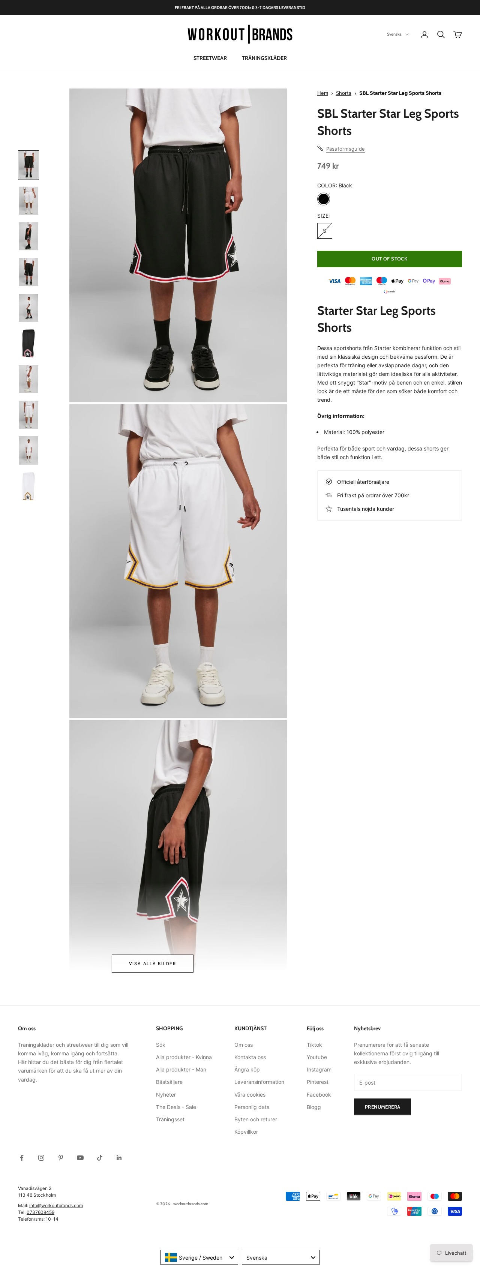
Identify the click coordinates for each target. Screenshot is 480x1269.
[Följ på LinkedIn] (119, 1157)
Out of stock (389, 259)
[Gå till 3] (28, 236)
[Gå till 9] (28, 450)
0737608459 (40, 1212)
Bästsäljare (169, 1082)
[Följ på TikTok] (100, 1157)
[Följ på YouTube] (80, 1157)
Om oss (243, 1045)
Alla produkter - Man (181, 1069)
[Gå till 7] (28, 379)
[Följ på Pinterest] (60, 1157)
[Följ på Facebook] (22, 1157)
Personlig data (252, 1107)
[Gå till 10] (28, 486)
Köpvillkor (246, 1131)
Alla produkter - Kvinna (184, 1057)
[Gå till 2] (28, 200)
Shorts (343, 93)
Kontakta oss (250, 1057)
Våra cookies (250, 1094)
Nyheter (166, 1094)
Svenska (394, 34)
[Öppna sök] (441, 34)
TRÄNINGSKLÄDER (264, 58)
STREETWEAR (210, 58)
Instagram (319, 1069)
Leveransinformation (259, 1082)
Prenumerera (382, 1107)
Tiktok (314, 1045)
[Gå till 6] (28, 343)
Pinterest (317, 1082)
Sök (160, 1045)
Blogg (314, 1107)
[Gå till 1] (28, 165)
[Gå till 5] (28, 308)
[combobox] (199, 1257)
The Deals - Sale (176, 1107)
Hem (322, 93)
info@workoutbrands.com (56, 1205)
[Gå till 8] (28, 414)
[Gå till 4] (28, 272)
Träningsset (170, 1119)
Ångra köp (247, 1069)
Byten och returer (255, 1119)
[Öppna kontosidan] (424, 34)
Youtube (317, 1057)
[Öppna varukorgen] (457, 34)
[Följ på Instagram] (41, 1157)
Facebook (319, 1094)
